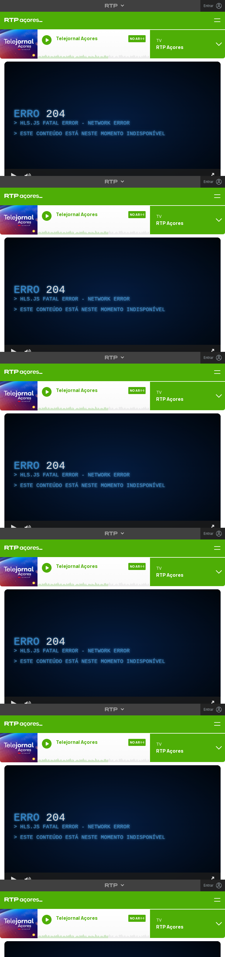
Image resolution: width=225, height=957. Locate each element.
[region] (112, 478)
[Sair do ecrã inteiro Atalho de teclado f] (216, 950)
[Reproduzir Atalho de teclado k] (9, 950)
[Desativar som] (23, 950)
